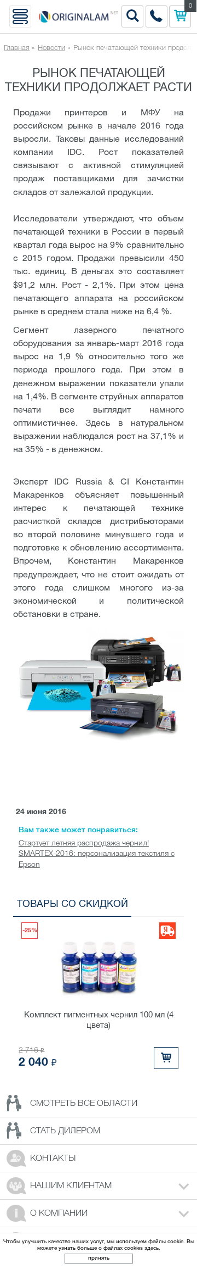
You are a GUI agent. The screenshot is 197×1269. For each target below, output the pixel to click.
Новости (51, 48)
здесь (151, 1248)
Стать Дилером (65, 1131)
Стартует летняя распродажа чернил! (84, 843)
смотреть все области (83, 1103)
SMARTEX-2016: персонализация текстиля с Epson (97, 859)
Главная (17, 48)
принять (98, 1258)
